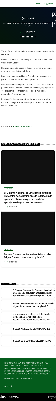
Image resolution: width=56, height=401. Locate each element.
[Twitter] (7, 386)
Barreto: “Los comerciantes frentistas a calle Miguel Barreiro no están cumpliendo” (27, 256)
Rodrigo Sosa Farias (22, 127)
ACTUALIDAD (8, 188)
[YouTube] (5, 386)
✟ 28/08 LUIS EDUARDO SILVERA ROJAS (32, 341)
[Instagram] (9, 386)
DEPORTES (28, 18)
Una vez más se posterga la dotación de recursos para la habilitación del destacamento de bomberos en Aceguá (31, 317)
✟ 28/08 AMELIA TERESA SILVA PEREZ (31, 329)
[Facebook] (11, 386)
